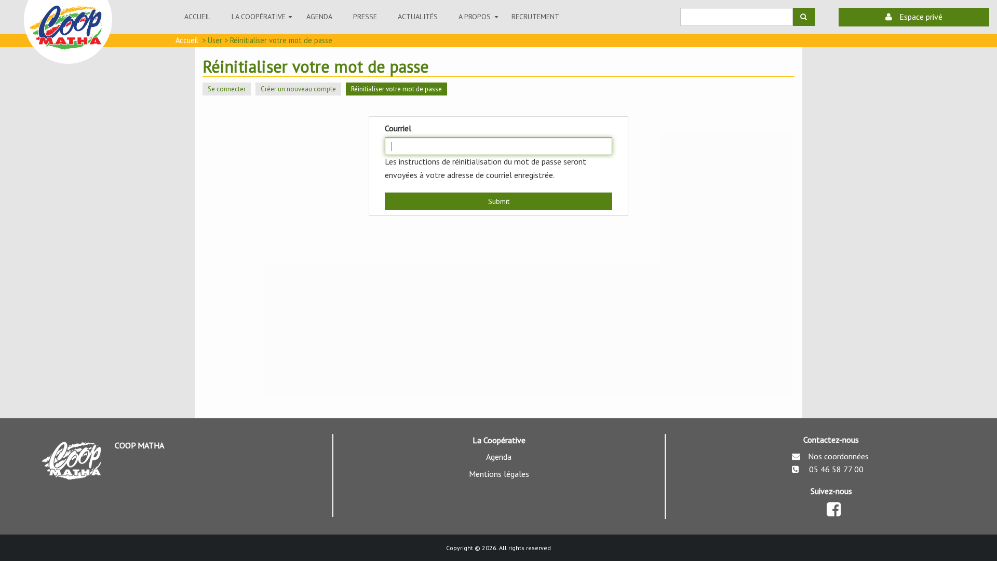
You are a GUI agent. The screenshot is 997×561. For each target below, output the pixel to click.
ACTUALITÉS (418, 16)
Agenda (319, 16)
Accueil (197, 16)
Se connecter (227, 89)
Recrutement (535, 16)
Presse (365, 16)
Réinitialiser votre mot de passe (399, 90)
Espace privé (919, 16)
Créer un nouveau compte (298, 89)
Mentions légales (499, 474)
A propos (480, 21)
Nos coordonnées (838, 456)
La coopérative (264, 21)
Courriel (398, 128)
